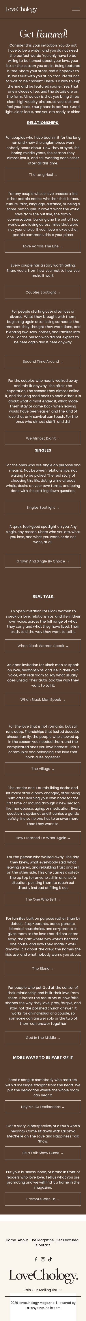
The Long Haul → (43, 174)
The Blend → (43, 968)
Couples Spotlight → (43, 292)
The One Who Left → (43, 899)
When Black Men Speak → (43, 699)
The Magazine (42, 1240)
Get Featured (67, 1240)
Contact (43, 1245)
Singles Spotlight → (43, 507)
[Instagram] (43, 1259)
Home (11, 1240)
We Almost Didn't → (43, 438)
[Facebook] (36, 1259)
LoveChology (21, 9)
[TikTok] (50, 1259)
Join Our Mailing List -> (43, 1289)
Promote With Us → (43, 1199)
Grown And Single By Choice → (43, 561)
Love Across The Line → (43, 246)
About (23, 1240)
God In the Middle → (43, 1037)
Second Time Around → (43, 361)
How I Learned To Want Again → (43, 837)
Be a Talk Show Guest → (43, 1152)
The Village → (43, 768)
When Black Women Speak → (43, 645)
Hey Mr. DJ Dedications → (43, 1106)
